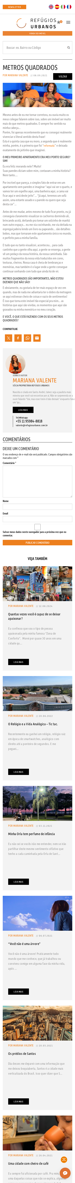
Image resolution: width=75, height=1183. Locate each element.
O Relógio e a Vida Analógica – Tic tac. (33, 724)
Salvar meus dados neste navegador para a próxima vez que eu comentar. (34, 533)
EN (51, 6)
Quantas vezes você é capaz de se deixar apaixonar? (34, 616)
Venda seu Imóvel (37, 33)
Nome (6, 501)
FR (69, 6)
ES (57, 6)
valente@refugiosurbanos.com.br (32, 425)
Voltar (63, 76)
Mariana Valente (35, 380)
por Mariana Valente (15, 75)
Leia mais (23, 409)
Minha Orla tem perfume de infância (31, 833)
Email (5, 513)
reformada (49, 145)
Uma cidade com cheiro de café (28, 1163)
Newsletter (14, 6)
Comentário (9, 463)
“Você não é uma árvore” (24, 943)
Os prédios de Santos (22, 1053)
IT (63, 6)
